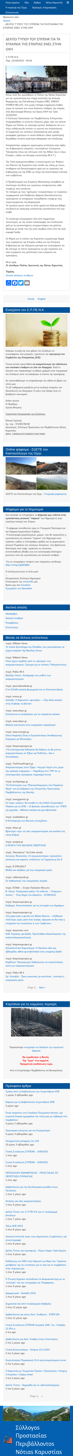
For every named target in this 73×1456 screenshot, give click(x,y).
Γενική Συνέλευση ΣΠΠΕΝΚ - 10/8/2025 (27, 1151)
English (41, 298)
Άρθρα (37, 2)
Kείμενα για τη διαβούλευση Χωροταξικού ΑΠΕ (30, 1102)
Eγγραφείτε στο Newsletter (19, 588)
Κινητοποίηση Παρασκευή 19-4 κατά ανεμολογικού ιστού (36, 1360)
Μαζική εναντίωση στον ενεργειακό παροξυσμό (31, 724)
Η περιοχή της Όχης (16, 7)
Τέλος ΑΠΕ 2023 (14, 1226)
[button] (68, 2)
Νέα (27, 2)
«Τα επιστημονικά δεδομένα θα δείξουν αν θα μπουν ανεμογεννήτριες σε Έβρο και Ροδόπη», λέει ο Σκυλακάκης (33, 753)
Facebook (25, 585)
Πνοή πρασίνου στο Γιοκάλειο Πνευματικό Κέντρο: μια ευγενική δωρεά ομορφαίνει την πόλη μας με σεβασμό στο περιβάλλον (36, 1116)
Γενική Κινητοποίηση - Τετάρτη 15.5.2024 (28, 1349)
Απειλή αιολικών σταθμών (19, 275)
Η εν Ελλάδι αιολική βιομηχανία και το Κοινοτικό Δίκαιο (34, 689)
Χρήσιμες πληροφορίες (44, 7)
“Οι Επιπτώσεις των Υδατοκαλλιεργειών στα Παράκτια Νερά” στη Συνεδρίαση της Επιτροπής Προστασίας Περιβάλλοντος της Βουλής (34, 789)
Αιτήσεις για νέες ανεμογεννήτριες (23, 1201)
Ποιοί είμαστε (13, 2)
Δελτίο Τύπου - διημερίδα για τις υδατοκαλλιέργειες (32, 1385)
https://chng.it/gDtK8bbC (18, 565)
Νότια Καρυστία (54, 2)
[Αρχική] (9, 1440)
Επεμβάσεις (12, 622)
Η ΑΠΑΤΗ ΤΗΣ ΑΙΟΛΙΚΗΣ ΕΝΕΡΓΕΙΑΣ (26, 845)
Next (66, 1411)
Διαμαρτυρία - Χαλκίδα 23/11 (21, 1293)
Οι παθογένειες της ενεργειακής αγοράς (26, 880)
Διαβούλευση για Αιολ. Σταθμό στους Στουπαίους (32, 1339)
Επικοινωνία (12, 12)
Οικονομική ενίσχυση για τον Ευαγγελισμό (28, 1130)
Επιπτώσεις (12, 627)
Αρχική (6, 20)
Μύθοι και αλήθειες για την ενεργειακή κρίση (29, 870)
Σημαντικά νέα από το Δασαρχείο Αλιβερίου (28, 1303)
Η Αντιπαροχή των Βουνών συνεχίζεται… (27, 820)
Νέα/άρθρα (11, 613)
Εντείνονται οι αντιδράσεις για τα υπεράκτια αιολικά (33, 714)
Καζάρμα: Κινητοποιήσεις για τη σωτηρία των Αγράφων (35, 905)
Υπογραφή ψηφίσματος (55, 494)
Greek (31, 298)
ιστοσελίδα (28, 581)
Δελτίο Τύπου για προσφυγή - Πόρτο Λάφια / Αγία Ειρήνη (36, 1250)
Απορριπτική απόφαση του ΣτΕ (22, 1141)
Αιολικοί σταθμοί (14, 618)
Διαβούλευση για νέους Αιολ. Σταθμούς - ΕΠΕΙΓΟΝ (32, 1314)
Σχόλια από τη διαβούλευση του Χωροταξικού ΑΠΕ (33, 1091)
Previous (6, 1411)
